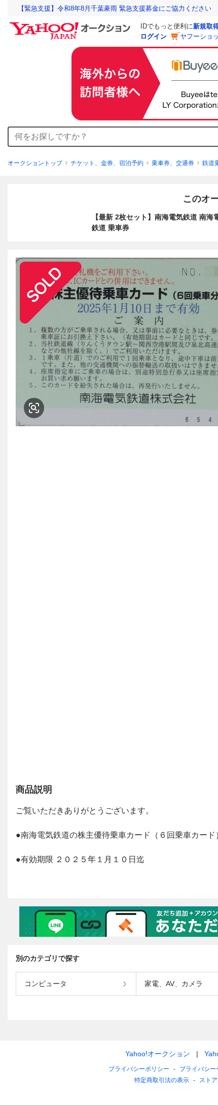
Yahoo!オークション (157, 1054)
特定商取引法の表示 (161, 1080)
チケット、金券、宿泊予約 (106, 163)
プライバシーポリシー (138, 1068)
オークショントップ (35, 163)
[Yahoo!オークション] (71, 25)
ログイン (153, 36)
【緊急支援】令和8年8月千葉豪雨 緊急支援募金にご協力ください (114, 8)
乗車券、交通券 (173, 163)
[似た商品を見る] (34, 408)
